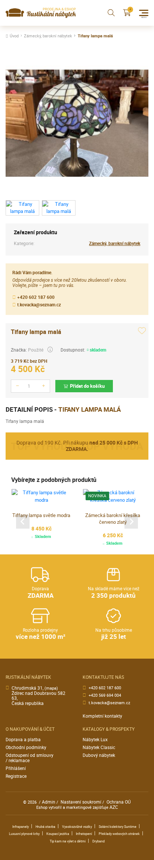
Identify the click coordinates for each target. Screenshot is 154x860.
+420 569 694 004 (105, 695)
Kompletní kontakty (102, 716)
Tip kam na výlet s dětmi (68, 841)
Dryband (98, 841)
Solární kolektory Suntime (117, 827)
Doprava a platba (23, 739)
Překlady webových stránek (119, 834)
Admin (48, 802)
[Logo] (41, 13)
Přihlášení (16, 768)
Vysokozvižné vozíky (77, 827)
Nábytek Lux (95, 739)
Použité (35, 350)
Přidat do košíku (87, 386)
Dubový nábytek (99, 755)
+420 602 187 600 (36, 297)
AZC (114, 807)
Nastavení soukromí (81, 802)
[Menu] (143, 13)
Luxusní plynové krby (24, 834)
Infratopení (84, 834)
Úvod (14, 36)
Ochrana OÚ (119, 802)
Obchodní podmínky (26, 747)
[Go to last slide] (23, 521)
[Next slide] (131, 521)
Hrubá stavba (45, 827)
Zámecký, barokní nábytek (48, 36)
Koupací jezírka (57, 834)
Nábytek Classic (99, 747)
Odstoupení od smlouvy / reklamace (29, 758)
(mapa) (51, 688)
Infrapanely (20, 827)
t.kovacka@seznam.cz (39, 304)
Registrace (16, 776)
